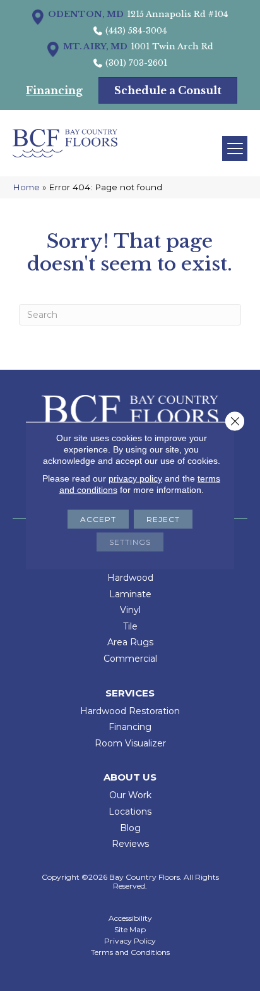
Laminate (130, 594)
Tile (130, 626)
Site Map (130, 929)
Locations (130, 811)
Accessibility (130, 918)
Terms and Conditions (130, 952)
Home (26, 187)
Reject (163, 519)
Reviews (130, 843)
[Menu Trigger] (234, 148)
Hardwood (130, 577)
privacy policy (135, 478)
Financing (130, 727)
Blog (130, 828)
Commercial (130, 658)
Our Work (130, 795)
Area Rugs (130, 642)
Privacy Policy (130, 941)
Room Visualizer (130, 743)
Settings (130, 542)
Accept (98, 519)
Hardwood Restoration (130, 711)
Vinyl (130, 610)
